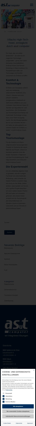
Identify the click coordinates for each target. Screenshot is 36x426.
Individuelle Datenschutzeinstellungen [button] (18, 416)
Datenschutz (9, 390)
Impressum (30, 423)
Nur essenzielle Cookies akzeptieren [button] (18, 411)
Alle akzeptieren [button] (18, 406)
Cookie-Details (7, 423)
